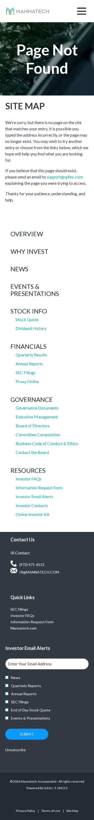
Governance (31, 399)
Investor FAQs (29, 478)
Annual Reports (29, 363)
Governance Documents (37, 407)
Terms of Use (50, 811)
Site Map (72, 811)
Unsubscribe (15, 750)
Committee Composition (38, 434)
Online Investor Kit (32, 514)
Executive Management (37, 416)
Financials (28, 346)
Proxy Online (27, 381)
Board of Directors (33, 425)
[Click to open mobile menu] (81, 11)
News (19, 269)
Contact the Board (32, 452)
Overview (26, 234)
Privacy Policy (25, 811)
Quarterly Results (31, 354)
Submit (27, 734)
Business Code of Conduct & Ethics (47, 443)
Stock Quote (27, 319)
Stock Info (28, 311)
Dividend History (31, 328)
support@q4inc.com (65, 176)
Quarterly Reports (26, 685)
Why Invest (29, 251)
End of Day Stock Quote (30, 710)
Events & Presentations (34, 290)
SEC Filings (26, 372)
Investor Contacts (32, 505)
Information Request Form (39, 487)
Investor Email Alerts (34, 496)
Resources (27, 470)
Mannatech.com (29, 628)
